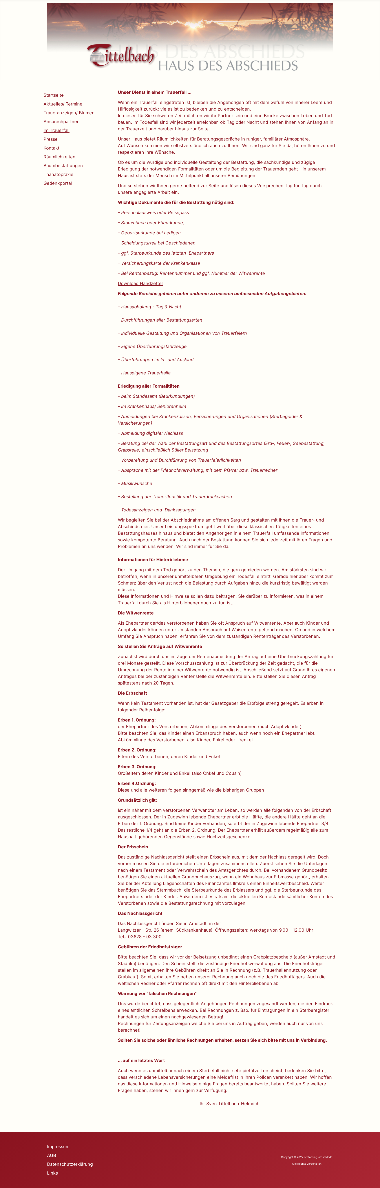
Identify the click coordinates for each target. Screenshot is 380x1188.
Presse (51, 139)
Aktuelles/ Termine (63, 104)
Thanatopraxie (58, 174)
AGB (51, 1155)
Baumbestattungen (63, 165)
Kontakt (51, 148)
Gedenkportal (58, 183)
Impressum (58, 1146)
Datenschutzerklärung (70, 1164)
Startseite (54, 95)
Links (52, 1173)
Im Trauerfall (56, 130)
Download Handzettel (140, 283)
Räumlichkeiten (59, 156)
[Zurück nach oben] (371, 1178)
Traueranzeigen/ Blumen (69, 112)
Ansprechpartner (61, 121)
